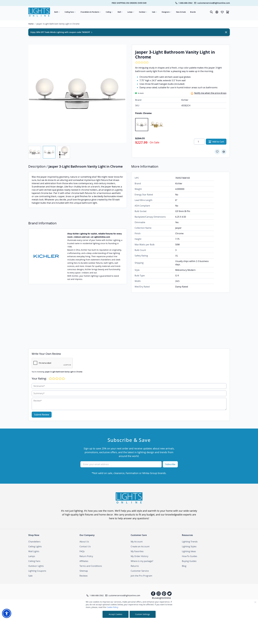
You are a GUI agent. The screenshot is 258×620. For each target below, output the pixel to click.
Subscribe (170, 464)
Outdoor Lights (36, 565)
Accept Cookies (115, 614)
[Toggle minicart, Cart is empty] (227, 12)
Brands (193, 12)
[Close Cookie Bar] (255, 602)
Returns (135, 565)
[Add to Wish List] (217, 151)
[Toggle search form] (211, 12)
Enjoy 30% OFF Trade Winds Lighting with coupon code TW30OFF (60, 32)
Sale (153, 12)
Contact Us (85, 546)
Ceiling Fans (69, 12)
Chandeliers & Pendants (89, 12)
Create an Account (140, 546)
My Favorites (137, 551)
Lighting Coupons (37, 570)
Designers (166, 12)
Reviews (83, 575)
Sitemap (83, 570)
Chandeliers (34, 541)
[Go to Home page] (39, 12)
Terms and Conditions (90, 565)
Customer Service (140, 570)
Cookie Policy (112, 607)
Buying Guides (189, 561)
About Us (84, 541)
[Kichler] (46, 256)
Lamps (129, 12)
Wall (119, 12)
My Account (137, 541)
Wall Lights (33, 551)
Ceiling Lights (35, 546)
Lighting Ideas (189, 551)
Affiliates (83, 561)
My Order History (139, 556)
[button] (7, 613)
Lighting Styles (189, 546)
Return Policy (86, 556)
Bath (56, 12)
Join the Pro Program (141, 575)
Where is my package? (142, 561)
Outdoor (142, 12)
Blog (184, 565)
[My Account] (217, 12)
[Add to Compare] (223, 151)
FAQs (82, 551)
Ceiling (108, 12)
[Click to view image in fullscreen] (77, 94)
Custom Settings (142, 614)
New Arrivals (181, 12)
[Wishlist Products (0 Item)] (222, 12)
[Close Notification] (226, 32)
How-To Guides (189, 556)
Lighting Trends (190, 541)
